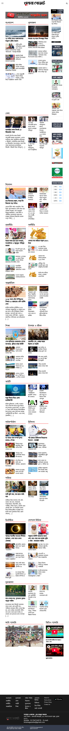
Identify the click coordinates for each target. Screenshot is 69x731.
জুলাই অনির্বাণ (49, 658)
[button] (66, 3)
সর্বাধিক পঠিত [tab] (61, 11)
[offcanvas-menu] (2, 3)
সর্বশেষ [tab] (54, 10)
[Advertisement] (26, 98)
